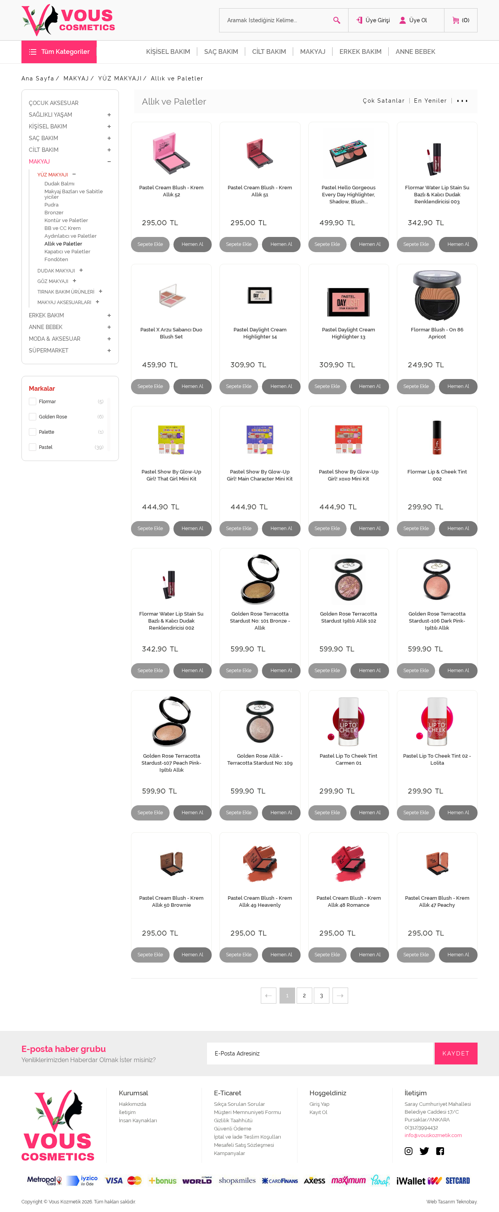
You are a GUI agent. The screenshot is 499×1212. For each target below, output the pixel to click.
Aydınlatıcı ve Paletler (70, 236)
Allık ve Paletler (177, 78)
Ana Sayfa (38, 78)
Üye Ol (418, 20)
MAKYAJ (313, 51)
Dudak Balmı (59, 184)
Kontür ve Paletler (66, 220)
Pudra (51, 205)
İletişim (127, 1112)
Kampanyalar (229, 1153)
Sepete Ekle (150, 244)
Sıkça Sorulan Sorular (239, 1104)
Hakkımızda (132, 1104)
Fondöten (56, 259)
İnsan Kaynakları (138, 1120)
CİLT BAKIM (269, 51)
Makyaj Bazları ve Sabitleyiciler (73, 194)
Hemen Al (192, 244)
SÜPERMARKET (49, 350)
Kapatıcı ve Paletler (67, 252)
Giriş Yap (319, 1104)
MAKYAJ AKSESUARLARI (64, 302)
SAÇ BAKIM (221, 51)
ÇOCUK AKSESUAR (53, 103)
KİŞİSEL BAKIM (168, 51)
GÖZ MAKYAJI (52, 281)
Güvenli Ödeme (232, 1129)
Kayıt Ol (318, 1112)
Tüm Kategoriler (65, 51)
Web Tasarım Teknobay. (452, 1202)
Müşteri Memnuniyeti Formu (247, 1112)
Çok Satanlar (384, 100)
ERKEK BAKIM (361, 51)
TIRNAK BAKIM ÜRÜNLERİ (65, 292)
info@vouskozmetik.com (433, 1135)
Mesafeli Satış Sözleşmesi (244, 1145)
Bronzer (54, 212)
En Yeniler (430, 100)
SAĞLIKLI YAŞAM (50, 115)
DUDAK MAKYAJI (56, 271)
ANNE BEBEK (415, 51)
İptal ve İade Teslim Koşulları (247, 1137)
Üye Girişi (378, 20)
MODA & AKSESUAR (54, 339)
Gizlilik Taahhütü (233, 1120)
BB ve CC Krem (62, 228)
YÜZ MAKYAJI (120, 78)
